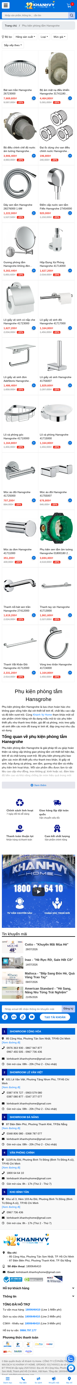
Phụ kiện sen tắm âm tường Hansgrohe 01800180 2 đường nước (56, 553)
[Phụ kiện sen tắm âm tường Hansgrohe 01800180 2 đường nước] (56, 528)
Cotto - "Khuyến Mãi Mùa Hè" (46, 944)
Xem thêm (40, 785)
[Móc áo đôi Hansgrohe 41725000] (20, 470)
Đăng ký (68, 1008)
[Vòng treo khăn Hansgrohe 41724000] (56, 643)
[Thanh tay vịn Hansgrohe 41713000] (56, 585)
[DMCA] (33, 1279)
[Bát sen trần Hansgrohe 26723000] (20, 68)
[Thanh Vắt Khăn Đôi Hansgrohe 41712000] (20, 643)
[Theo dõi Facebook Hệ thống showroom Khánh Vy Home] (5, 1016)
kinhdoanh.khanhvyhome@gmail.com (38, 1272)
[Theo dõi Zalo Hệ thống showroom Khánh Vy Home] (14, 1016)
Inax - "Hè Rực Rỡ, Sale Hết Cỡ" (49, 960)
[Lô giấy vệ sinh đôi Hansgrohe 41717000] (56, 298)
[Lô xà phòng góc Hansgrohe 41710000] (20, 413)
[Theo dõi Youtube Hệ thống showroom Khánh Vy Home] (32, 1016)
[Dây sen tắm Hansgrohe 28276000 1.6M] (20, 183)
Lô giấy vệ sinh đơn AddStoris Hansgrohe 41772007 (16, 380)
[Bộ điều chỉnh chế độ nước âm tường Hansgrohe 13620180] (20, 126)
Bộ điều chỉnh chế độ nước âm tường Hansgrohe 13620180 (19, 151)
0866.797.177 (28, 1330)
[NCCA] (54, 1279)
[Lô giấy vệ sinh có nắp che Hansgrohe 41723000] (20, 298)
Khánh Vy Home (42, 714)
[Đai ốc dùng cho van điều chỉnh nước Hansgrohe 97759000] (56, 126)
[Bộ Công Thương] (12, 1279)
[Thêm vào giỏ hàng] (34, 98)
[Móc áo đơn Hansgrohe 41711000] (20, 528)
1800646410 (33, 1266)
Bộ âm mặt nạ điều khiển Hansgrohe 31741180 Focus (54, 93)
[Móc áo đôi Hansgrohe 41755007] (56, 470)
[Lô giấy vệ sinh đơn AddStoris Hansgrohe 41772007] (20, 355)
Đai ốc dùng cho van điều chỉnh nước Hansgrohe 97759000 (55, 151)
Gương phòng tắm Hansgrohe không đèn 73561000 (17, 266)
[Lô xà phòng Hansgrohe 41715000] (56, 413)
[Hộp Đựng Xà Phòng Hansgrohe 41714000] (56, 240)
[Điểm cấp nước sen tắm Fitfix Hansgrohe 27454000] (56, 183)
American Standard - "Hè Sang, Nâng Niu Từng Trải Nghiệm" (48, 990)
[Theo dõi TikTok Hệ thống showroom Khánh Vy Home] (23, 1016)
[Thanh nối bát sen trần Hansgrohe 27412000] (20, 585)
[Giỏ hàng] (69, 5)
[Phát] (38, 891)
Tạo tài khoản (54, 1017)
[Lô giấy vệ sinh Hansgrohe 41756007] (56, 355)
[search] (71, 15)
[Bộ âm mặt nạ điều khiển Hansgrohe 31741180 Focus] (56, 68)
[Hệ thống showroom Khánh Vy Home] (39, 5)
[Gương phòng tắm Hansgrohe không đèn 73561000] (20, 240)
